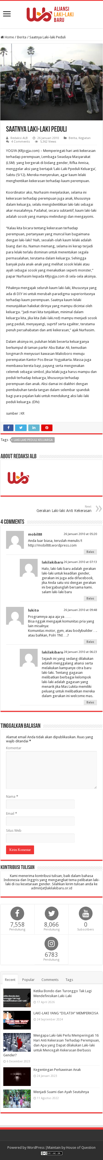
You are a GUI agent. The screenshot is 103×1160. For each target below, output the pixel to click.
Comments (50, 980)
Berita (21, 37)
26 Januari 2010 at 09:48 (80, 610)
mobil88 (35, 534)
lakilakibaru (52, 562)
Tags (69, 980)
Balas (90, 552)
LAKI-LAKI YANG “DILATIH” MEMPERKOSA (66, 1013)
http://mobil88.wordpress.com (52, 545)
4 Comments (20, 141)
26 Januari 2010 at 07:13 (80, 562)
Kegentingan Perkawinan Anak (57, 1070)
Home (9, 37)
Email (11, 813)
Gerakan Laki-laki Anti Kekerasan (64, 509)
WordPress (35, 1147)
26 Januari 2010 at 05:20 (80, 534)
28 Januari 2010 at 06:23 (80, 652)
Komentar (13, 748)
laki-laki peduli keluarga (33, 440)
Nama (12, 796)
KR (22, 413)
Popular (28, 980)
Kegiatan (85, 138)
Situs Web (13, 830)
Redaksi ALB (19, 138)
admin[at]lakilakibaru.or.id (51, 888)
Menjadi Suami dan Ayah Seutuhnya (61, 1092)
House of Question (81, 1147)
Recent (10, 980)
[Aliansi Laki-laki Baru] (52, 13)
